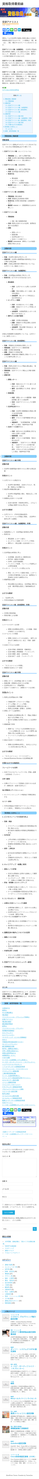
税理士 (4, 1010)
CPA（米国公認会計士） (10, 1051)
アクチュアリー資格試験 (10, 1071)
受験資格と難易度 (9, 99)
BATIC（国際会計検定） (10, 1048)
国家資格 (8, 1303)
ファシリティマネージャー (11, 1084)
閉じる (19, 95)
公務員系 (8, 1294)
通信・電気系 (9, 1280)
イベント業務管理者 (9, 1082)
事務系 (7, 1274)
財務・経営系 (6, 25)
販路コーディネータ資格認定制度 (13, 1100)
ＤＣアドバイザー (8, 1035)
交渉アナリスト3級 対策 (14, 116)
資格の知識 (8, 1265)
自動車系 (8, 1289)
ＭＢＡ (4, 1039)
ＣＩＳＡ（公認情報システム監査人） (15, 1060)
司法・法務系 (9, 1292)
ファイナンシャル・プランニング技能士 (16, 1017)
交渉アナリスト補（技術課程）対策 (18, 120)
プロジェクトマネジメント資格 (12, 1089)
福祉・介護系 (9, 1278)
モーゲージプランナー (9, 1044)
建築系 (7, 1287)
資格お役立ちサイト (11, 1301)
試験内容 (7, 103)
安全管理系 (8, 1283)
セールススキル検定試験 (10, 1096)
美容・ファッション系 (12, 1296)
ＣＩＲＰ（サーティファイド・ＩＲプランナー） (19, 1062)
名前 (4, 1181)
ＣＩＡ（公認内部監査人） (11, 1075)
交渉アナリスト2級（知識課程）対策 (18, 118)
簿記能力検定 (6, 1021)
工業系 (7, 1285)
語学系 (7, 1269)
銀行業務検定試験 (8, 1046)
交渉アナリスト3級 (12, 105)
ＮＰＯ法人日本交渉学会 (10, 90)
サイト (4, 1197)
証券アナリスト (7, 1019)
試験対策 (7, 114)
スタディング (9, 1248)
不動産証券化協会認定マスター (12, 1042)
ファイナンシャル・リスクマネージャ (15, 1069)
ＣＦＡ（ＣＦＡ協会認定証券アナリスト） (16, 1078)
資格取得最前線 (12, 3)
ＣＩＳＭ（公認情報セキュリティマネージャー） (19, 1105)
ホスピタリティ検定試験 (10, 1080)
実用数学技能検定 (8, 1030)
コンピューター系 (11, 1267)
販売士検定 (6, 1093)
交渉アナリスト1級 (12, 112)
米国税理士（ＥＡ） (9, 1055)
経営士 (4, 1026)
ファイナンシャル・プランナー (12, 1028)
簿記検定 (5, 1015)
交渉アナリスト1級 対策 (14, 122)
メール (5, 1189)
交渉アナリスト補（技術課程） (16, 109)
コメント (6, 1156)
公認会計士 (6, 1008)
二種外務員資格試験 (9, 1073)
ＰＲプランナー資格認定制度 (12, 1087)
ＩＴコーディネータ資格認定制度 (13, 1066)
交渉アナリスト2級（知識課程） (17, 107)
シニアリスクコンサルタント (12, 1064)
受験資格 (9, 101)
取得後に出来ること (10, 127)
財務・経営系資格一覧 (11, 131)
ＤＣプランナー (7, 1033)
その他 (7, 1298)
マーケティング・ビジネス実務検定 (14, 1037)
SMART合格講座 (10, 1246)
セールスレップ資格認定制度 (12, 1098)
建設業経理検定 (7, 1024)
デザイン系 (8, 1276)
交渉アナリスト (7, 1102)
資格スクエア (9, 1250)
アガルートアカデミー (12, 1253)
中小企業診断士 (7, 1012)
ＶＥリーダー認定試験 (9, 1091)
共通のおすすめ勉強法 (13, 124)
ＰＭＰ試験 (6, 1057)
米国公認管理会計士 (9, 1053)
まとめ (8, 129)
